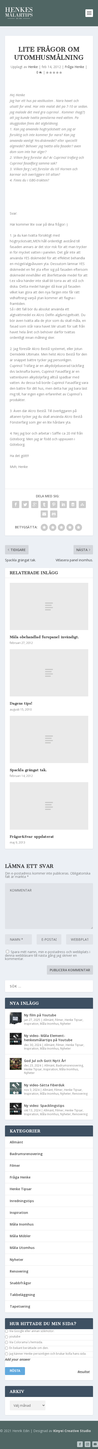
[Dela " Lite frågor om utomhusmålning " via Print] (54, 514)
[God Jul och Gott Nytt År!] (16, 1064)
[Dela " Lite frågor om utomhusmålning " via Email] (44, 514)
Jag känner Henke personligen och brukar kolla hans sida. (47, 1354)
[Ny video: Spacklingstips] (16, 1109)
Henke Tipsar (74, 1020)
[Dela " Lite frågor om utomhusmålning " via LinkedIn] (63, 504)
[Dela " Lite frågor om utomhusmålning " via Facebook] (15, 504)
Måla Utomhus (22, 1247)
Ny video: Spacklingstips (44, 1105)
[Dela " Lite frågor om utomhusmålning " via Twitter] (25, 504)
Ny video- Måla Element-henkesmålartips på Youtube (48, 1037)
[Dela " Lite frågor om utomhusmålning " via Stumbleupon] (82, 504)
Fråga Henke (74, 66)
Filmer (59, 1020)
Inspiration (31, 1024)
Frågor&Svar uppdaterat (32, 836)
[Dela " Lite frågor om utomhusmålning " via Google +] (34, 504)
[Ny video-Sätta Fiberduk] (16, 1088)
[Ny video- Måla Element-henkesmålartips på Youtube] (16, 1039)
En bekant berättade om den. (29, 1348)
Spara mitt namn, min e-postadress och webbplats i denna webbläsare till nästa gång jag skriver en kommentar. (47, 955)
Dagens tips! (21, 703)
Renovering (80, 1094)
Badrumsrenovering (69, 1065)
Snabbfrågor (20, 1283)
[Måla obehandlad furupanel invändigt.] (49, 606)
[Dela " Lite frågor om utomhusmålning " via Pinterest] (54, 504)
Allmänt (48, 1020)
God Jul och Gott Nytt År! (45, 1060)
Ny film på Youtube (40, 1015)
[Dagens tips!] (49, 672)
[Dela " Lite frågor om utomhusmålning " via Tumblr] (44, 504)
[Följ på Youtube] (95, 1444)
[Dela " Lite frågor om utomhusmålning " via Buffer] (73, 504)
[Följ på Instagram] (87, 1444)
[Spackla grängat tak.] (49, 739)
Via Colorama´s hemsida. (26, 1342)
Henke (33, 66)
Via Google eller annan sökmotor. (31, 1331)
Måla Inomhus (49, 1024)
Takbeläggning (22, 1294)
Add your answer (17, 1359)
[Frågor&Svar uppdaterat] (49, 805)
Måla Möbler (20, 1236)
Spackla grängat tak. (28, 770)
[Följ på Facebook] (80, 1444)
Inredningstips (22, 1201)
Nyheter (65, 1024)
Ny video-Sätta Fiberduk (44, 1085)
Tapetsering (20, 1306)
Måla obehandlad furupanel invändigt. (44, 637)
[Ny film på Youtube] (16, 1018)
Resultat (84, 1372)
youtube (14, 1336)
